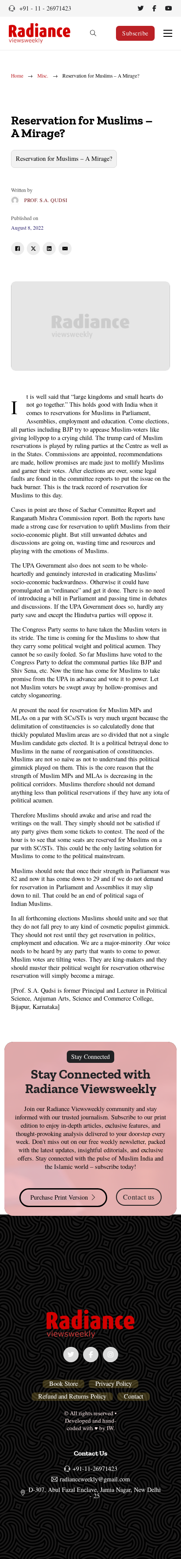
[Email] (65, 248)
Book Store (63, 1384)
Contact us (139, 1196)
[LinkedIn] (49, 248)
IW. (111, 1428)
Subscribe (135, 33)
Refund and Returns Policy (72, 1396)
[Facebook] (17, 248)
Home (17, 75)
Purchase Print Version (59, 1197)
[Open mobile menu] (167, 33)
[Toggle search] (93, 33)
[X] (33, 248)
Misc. (42, 75)
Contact (133, 1396)
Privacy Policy (113, 1384)
